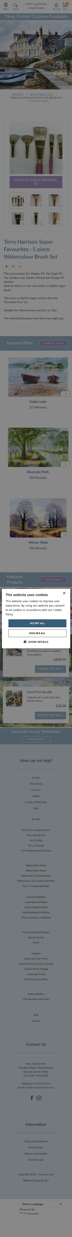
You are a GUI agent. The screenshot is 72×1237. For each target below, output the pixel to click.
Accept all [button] (37, 623)
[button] (36, 642)
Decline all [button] (37, 633)
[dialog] (36, 618)
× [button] (64, 593)
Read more (21, 614)
